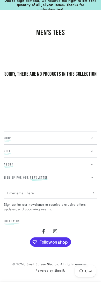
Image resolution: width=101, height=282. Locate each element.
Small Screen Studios (42, 264)
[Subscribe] (94, 193)
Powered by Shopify (50, 271)
